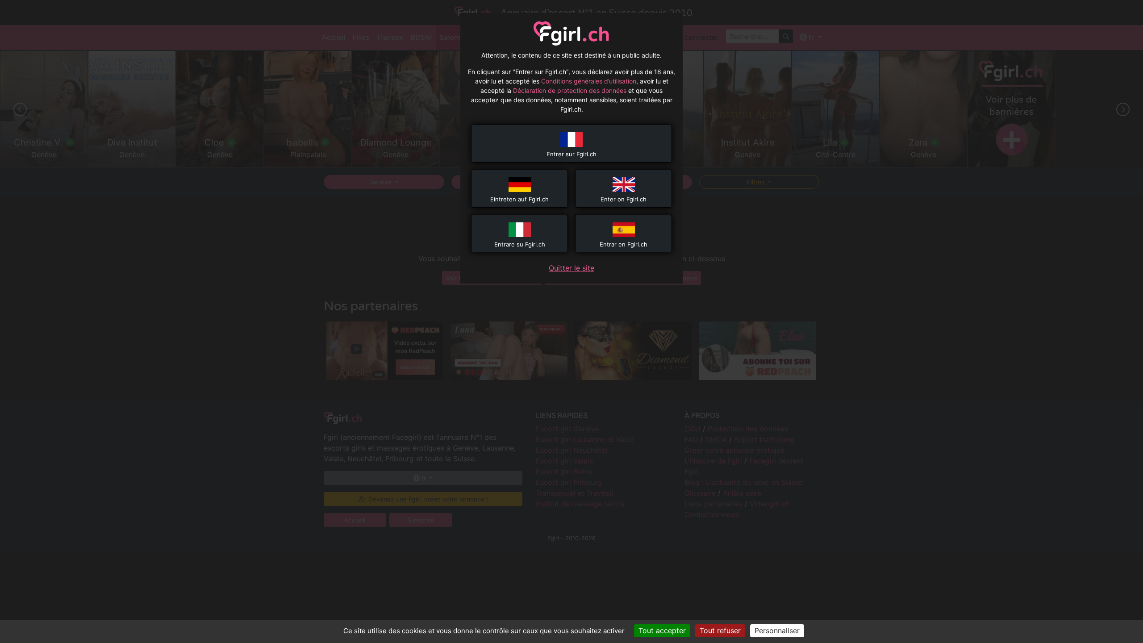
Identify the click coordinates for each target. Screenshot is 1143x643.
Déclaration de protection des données (569, 90)
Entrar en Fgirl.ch (623, 244)
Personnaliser (777, 630)
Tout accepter (662, 630)
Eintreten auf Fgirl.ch (519, 199)
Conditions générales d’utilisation (588, 81)
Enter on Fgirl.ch (624, 199)
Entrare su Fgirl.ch (519, 244)
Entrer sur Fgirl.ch (571, 154)
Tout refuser (720, 630)
